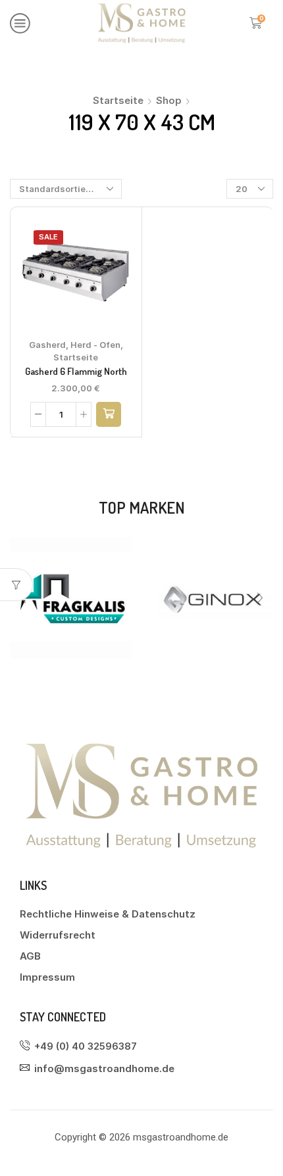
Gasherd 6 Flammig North (76, 371)
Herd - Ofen (95, 344)
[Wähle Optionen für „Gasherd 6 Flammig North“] (108, 414)
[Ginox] (118, 598)
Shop (169, 100)
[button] (260, 598)
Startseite (118, 100)
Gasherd (47, 344)
